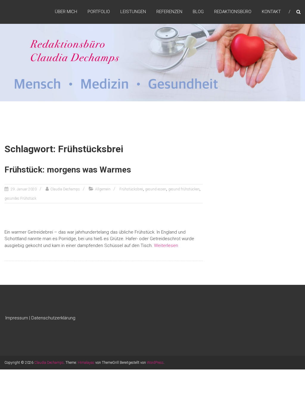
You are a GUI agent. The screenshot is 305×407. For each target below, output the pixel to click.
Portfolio (99, 11)
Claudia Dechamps (65, 189)
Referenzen (169, 11)
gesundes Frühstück (20, 198)
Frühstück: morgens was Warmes (67, 170)
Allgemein (103, 189)
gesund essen (155, 189)
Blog (198, 11)
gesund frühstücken (184, 189)
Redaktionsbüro (232, 11)
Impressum (16, 318)
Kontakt (271, 11)
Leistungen (133, 11)
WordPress (155, 363)
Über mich (66, 11)
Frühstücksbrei (131, 189)
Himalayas (86, 363)
